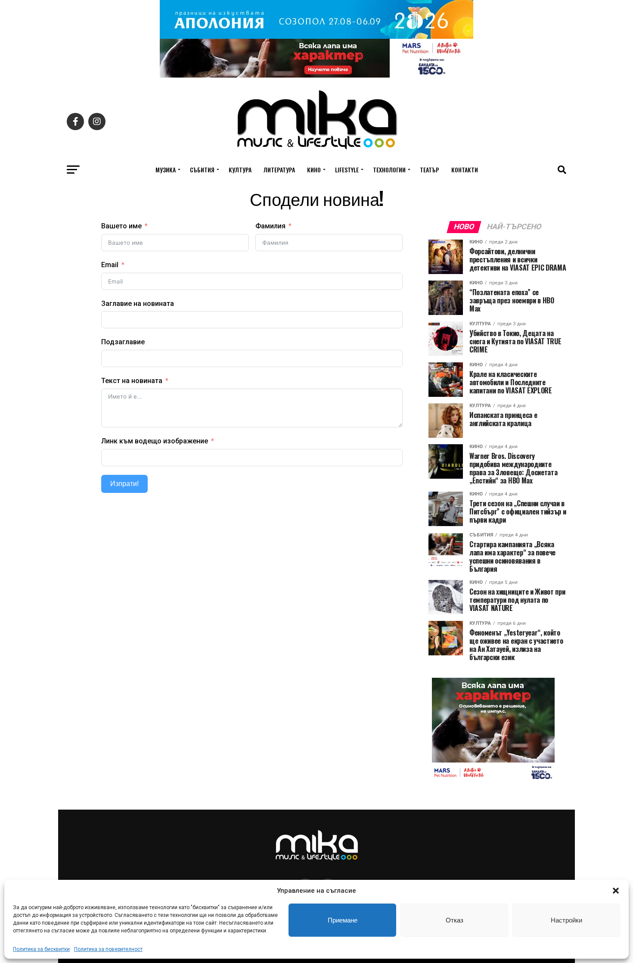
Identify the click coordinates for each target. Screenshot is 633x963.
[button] (615, 890)
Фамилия (270, 226)
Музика (165, 169)
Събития (202, 169)
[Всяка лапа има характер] (316, 75)
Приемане (342, 920)
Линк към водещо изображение (154, 441)
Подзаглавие (123, 342)
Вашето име (121, 226)
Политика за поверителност (108, 949)
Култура (240, 169)
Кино (314, 169)
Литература (279, 169)
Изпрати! (124, 483)
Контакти (464, 169)
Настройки (566, 920)
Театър (429, 169)
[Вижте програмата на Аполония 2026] (316, 36)
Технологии (389, 169)
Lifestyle (347, 169)
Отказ (454, 920)
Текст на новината (131, 381)
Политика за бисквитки (41, 949)
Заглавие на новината (137, 303)
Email (109, 265)
